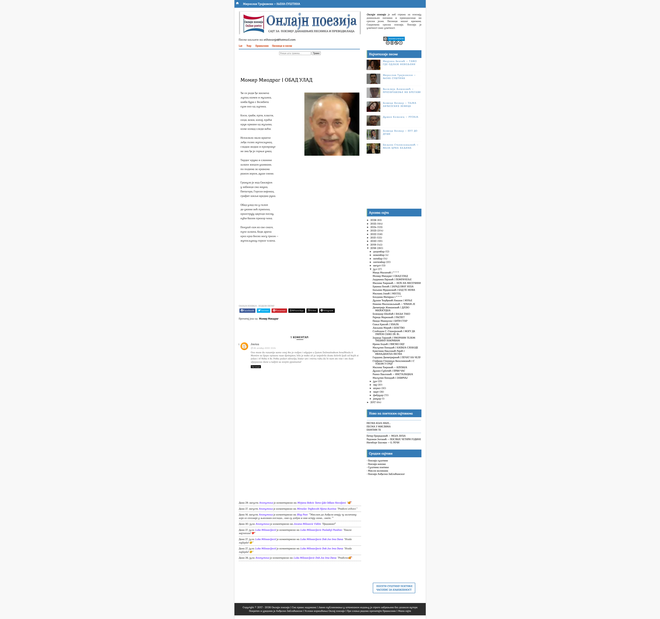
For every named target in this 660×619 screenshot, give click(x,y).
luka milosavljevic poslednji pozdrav (321, 529)
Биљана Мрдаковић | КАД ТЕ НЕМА (394, 289)
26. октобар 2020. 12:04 (264, 348)
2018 (373, 248)
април (377, 388)
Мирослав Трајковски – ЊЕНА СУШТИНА (271, 4)
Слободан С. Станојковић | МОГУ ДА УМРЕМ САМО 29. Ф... (394, 333)
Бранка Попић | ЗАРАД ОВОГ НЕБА (393, 286)
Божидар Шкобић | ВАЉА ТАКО (391, 313)
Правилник (262, 45)
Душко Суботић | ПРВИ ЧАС (389, 370)
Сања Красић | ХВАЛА (386, 324)
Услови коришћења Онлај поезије (325, 610)
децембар (379, 251)
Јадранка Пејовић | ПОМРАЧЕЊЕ (392, 279)
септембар (379, 262)
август (377, 265)
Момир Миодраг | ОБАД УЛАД (390, 276)
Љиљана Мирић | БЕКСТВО (389, 327)
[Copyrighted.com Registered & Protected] (394, 38)
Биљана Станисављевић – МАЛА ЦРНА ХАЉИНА (401, 146)
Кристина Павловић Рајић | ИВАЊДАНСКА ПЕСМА (389, 352)
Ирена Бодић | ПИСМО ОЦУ (388, 344)
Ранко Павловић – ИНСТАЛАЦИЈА (393, 374)
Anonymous (266, 502)
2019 (373, 244)
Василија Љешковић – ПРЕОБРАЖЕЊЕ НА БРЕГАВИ (402, 91)
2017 (373, 402)
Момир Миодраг (268, 318)
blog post (302, 514)
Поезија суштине (378, 460)
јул (375, 269)
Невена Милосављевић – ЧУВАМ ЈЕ (394, 304)
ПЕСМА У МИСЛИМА (379, 426)
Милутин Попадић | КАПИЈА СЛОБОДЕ (395, 347)
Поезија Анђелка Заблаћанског (386, 474)
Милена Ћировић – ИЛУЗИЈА (390, 367)
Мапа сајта (404, 610)
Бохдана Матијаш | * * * (387, 296)
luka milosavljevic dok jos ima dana (321, 539)
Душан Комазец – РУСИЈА (401, 116)
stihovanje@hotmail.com (280, 39)
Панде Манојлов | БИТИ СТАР (390, 320)
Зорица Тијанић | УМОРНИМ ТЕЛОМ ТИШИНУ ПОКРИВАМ (394, 339)
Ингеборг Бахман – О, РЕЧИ (383, 442)
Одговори (256, 367)
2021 (373, 237)
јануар (377, 398)
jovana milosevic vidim (307, 523)
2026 (373, 220)
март (376, 391)
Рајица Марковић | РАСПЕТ (389, 317)
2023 (373, 230)
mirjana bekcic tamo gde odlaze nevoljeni (321, 502)
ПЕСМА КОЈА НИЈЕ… (378, 423)
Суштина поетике (378, 467)
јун (375, 381)
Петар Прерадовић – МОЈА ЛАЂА (386, 435)
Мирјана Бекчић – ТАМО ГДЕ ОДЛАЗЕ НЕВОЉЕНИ (400, 63)
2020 (373, 241)
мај (375, 384)
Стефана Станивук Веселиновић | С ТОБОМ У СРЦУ (394, 362)
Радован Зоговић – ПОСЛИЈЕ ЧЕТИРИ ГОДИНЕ (394, 439)
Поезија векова (377, 464)
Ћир (248, 45)
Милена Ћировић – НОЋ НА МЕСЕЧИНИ (397, 283)
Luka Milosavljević (265, 529)
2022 (373, 234)
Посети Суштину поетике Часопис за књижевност (394, 588)
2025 (373, 223)
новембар (379, 255)
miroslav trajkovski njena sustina (316, 508)
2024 (373, 227)
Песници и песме (282, 45)
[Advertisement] (300, 65)
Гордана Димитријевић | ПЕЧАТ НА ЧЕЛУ (397, 357)
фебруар (378, 395)
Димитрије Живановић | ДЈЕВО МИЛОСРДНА (391, 309)
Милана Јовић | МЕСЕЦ (387, 293)
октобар (378, 258)
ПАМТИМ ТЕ (374, 429)
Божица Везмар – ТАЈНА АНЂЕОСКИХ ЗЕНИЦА (399, 105)
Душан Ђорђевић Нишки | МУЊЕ (392, 300)
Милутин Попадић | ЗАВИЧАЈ (390, 377)
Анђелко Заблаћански (289, 610)
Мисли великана (378, 470)
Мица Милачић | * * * (386, 272)
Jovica (255, 344)
